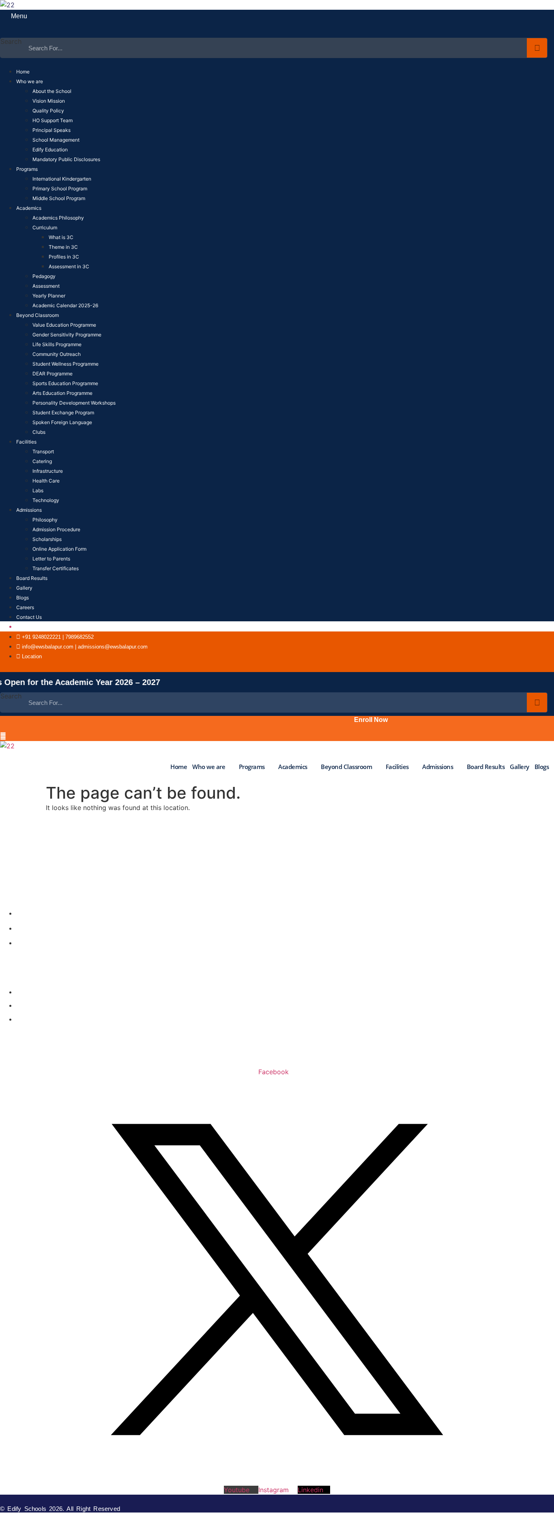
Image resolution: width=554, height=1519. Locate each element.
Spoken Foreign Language (62, 422)
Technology (45, 500)
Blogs (22, 598)
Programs (27, 169)
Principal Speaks (51, 130)
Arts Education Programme (62, 393)
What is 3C (61, 237)
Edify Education (50, 150)
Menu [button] (18, 16)
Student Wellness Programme (65, 364)
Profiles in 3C (64, 257)
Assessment (46, 286)
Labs (37, 490)
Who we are (29, 81)
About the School (51, 91)
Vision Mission (48, 101)
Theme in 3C (63, 247)
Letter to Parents (51, 559)
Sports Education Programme (65, 383)
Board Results (31, 578)
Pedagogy (44, 276)
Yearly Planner (48, 296)
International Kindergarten (61, 179)
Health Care (46, 481)
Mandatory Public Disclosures (66, 159)
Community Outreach (56, 354)
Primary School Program (59, 188)
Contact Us (29, 617)
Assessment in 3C (69, 266)
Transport (43, 451)
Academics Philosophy (58, 218)
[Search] (537, 48)
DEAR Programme (52, 374)
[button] (6, 32)
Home (23, 72)
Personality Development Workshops (74, 403)
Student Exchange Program (63, 412)
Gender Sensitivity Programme (66, 335)
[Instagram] (414, 666)
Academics (28, 208)
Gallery (24, 588)
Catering (42, 461)
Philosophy (45, 520)
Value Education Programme (64, 325)
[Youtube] (426, 666)
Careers (25, 607)
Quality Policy (48, 111)
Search (10, 41)
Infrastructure (47, 471)
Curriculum (44, 227)
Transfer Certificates (55, 568)
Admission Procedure (56, 529)
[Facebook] (391, 666)
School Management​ (55, 140)
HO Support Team (52, 120)
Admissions (29, 510)
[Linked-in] (438, 666)
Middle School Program (58, 198)
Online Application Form (59, 549)
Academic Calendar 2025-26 (65, 305)
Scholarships (47, 539)
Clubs (38, 432)
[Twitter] (403, 666)
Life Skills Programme (57, 344)
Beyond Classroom (37, 315)
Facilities (26, 442)
